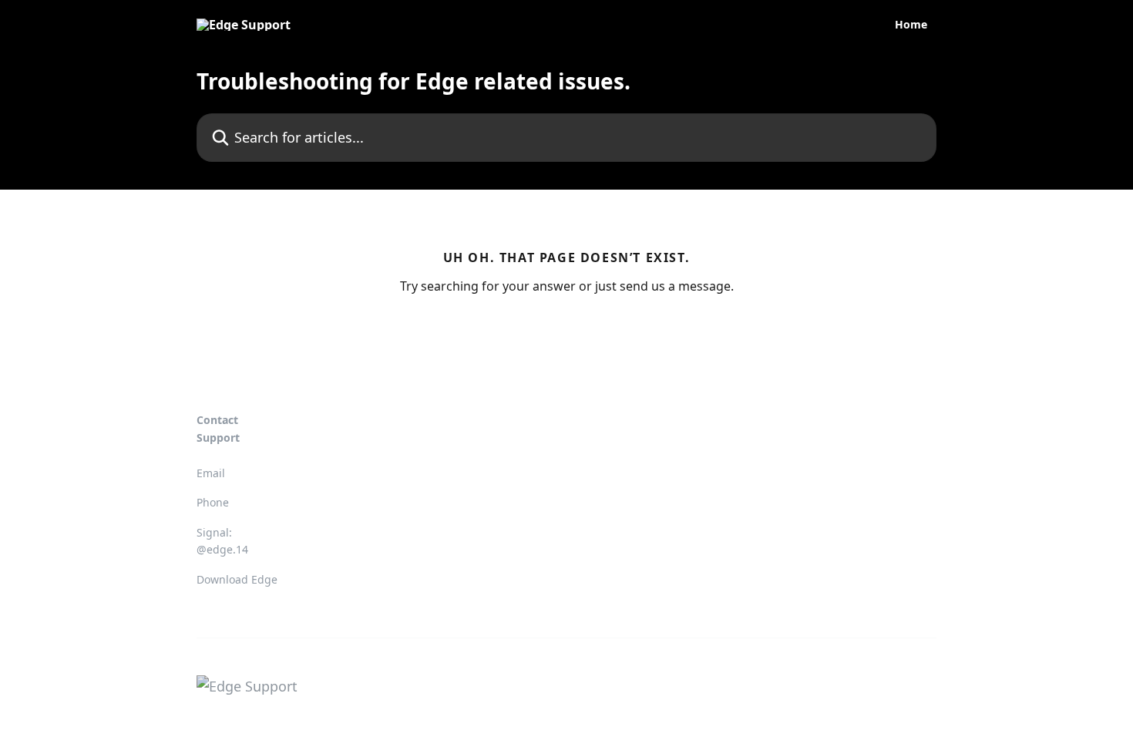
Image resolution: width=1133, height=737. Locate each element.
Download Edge (237, 579)
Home (911, 24)
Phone (213, 502)
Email (211, 473)
